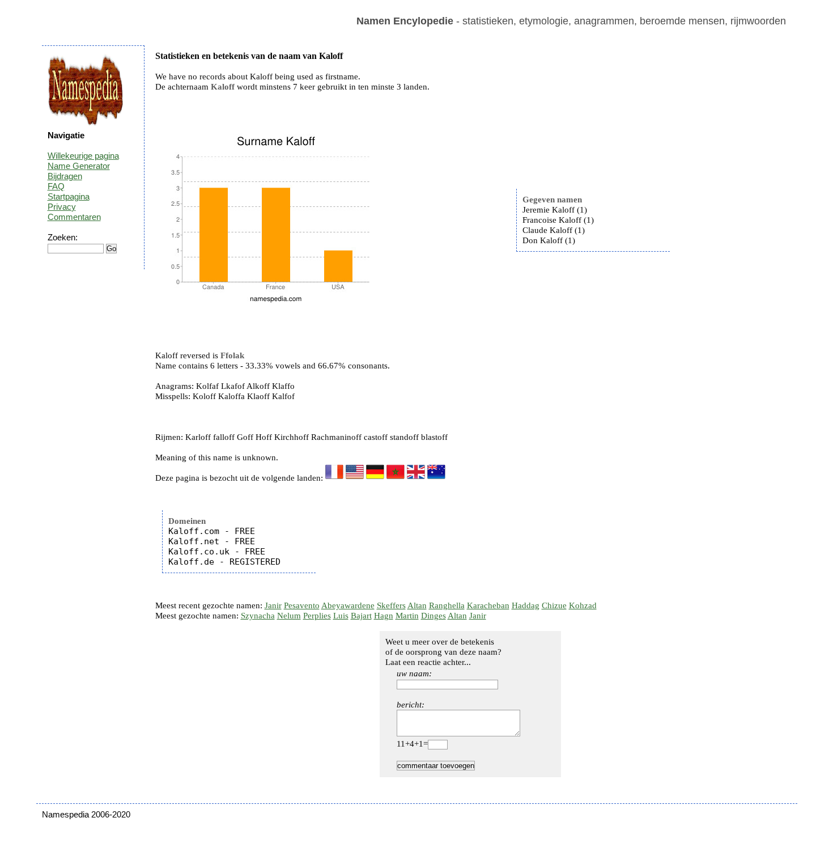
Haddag (525, 605)
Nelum (289, 615)
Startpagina (69, 196)
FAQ (56, 186)
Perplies (317, 615)
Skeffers (391, 605)
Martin (407, 615)
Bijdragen (65, 176)
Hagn (383, 615)
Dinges (433, 615)
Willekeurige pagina (83, 155)
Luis (340, 615)
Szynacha (258, 615)
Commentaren (74, 217)
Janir (273, 605)
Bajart (361, 615)
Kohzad (583, 605)
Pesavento (302, 605)
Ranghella (447, 605)
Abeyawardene (348, 605)
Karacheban (488, 605)
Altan (417, 605)
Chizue (554, 605)
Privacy (62, 206)
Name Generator (79, 166)
